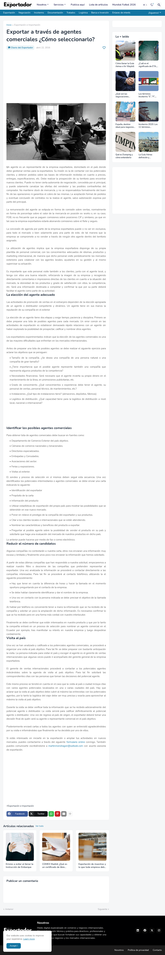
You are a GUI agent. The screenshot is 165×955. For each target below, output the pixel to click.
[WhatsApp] (51, 814)
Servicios (58, 4)
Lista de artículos (98, 4)
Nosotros (41, 4)
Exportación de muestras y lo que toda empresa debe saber (92, 866)
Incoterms (39, 12)
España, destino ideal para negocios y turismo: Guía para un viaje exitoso (125, 126)
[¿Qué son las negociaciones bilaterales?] (126, 81)
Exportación (9, 12)
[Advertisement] (56, 76)
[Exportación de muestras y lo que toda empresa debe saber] (92, 847)
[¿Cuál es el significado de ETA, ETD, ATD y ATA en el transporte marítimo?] (149, 51)
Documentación (55, 12)
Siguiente (102, 909)
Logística (83, 12)
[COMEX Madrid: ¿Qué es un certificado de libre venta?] (56, 847)
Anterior (9, 909)
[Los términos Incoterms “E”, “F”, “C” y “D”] (149, 81)
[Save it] (104, 47)
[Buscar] (159, 5)
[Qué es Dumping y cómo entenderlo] (126, 142)
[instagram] (159, 930)
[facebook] (145, 930)
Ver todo (39, 826)
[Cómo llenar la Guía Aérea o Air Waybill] (126, 51)
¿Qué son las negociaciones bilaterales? (122, 95)
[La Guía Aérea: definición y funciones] (149, 142)
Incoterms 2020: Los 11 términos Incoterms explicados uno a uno (148, 126)
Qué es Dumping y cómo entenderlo (124, 156)
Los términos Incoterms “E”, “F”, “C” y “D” (147, 95)
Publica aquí (78, 4)
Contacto (157, 950)
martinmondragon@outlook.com (65, 746)
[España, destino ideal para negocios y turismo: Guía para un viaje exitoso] (126, 111)
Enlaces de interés (121, 12)
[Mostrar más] (70, 814)
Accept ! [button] (14, 945)
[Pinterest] (57, 814)
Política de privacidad (138, 950)
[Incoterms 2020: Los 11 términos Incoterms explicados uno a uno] (149, 111)
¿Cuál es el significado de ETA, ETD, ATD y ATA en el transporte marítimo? (148, 65)
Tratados (71, 12)
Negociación (24, 12)
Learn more (29, 939)
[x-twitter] (152, 930)
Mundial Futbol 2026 (124, 4)
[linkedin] (138, 930)
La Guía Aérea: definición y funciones (145, 156)
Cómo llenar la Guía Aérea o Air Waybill (125, 65)
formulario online (76, 742)
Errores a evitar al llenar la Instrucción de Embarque (19, 866)
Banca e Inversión (100, 12)
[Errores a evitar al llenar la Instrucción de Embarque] (20, 847)
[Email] (64, 814)
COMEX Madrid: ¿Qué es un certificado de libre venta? (54, 866)
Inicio (9, 25)
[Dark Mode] (145, 4)
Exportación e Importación (27, 25)
